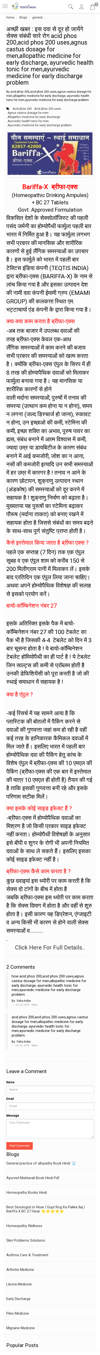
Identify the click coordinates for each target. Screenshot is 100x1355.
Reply (35, 1004)
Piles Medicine (17, 1313)
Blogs (23, 17)
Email (10, 1099)
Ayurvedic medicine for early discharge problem (40, 125)
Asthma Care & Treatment (27, 1255)
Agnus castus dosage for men (28, 113)
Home (10, 17)
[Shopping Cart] (92, 7)
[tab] (71, 7)
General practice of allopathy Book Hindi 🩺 (41, 1163)
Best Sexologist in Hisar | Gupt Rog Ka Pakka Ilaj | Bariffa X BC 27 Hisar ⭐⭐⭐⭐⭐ (45, 1209)
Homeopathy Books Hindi (26, 1192)
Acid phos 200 (22, 108)
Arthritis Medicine (20, 1269)
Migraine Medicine (20, 1328)
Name (10, 1082)
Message (12, 1115)
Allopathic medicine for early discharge (34, 117)
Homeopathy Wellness (24, 1226)
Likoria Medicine (19, 1284)
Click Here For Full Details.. (50, 947)
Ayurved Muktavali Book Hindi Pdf (32, 1178)
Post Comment (19, 1145)
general (37, 17)
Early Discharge (18, 1299)
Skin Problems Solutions (25, 1240)
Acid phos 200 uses (47, 108)
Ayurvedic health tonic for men (28, 121)
